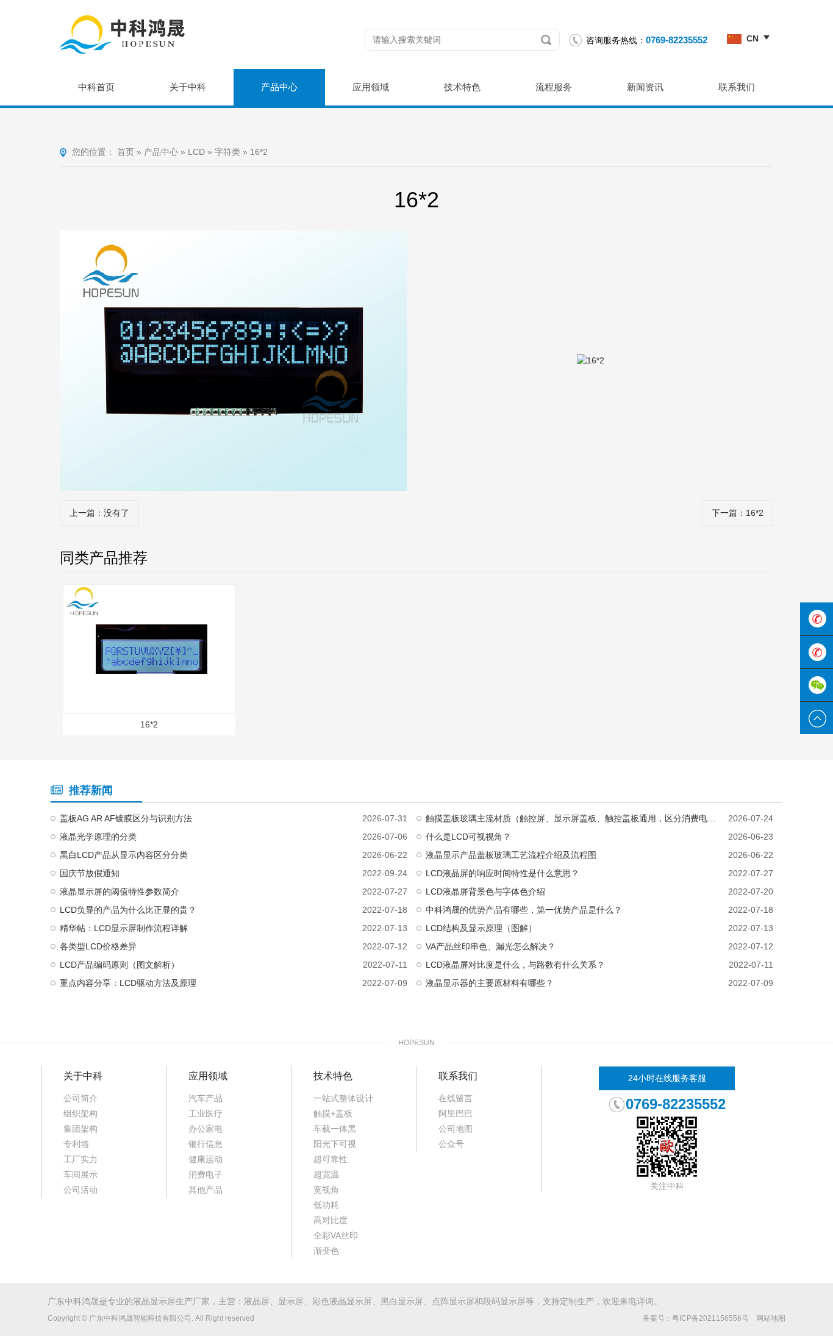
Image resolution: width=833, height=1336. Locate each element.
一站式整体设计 (343, 1098)
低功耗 (326, 1205)
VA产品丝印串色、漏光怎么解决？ (491, 946)
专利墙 (76, 1144)
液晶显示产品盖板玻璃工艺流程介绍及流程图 (511, 855)
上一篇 (99, 513)
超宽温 (326, 1174)
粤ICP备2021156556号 (710, 1318)
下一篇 (737, 513)
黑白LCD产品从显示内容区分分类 (124, 855)
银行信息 (205, 1144)
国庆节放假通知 (90, 873)
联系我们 (736, 87)
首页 (125, 152)
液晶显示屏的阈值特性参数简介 (119, 891)
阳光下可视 (334, 1144)
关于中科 (188, 87)
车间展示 (80, 1174)
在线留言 (455, 1098)
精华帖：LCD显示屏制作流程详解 (124, 928)
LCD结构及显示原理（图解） (481, 928)
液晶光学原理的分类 (98, 836)
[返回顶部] (816, 718)
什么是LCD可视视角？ (468, 836)
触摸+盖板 (332, 1113)
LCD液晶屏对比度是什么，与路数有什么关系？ (515, 965)
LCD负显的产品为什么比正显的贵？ (128, 910)
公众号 (451, 1144)
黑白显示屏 (402, 1301)
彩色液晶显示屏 (342, 1301)
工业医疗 (205, 1113)
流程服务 (553, 87)
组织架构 (80, 1113)
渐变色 (326, 1251)
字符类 (227, 152)
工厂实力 (80, 1159)
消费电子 (205, 1174)
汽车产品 (205, 1098)
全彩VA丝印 (335, 1235)
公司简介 (80, 1098)
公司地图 (455, 1129)
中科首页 (96, 87)
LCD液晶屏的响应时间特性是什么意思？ (502, 873)
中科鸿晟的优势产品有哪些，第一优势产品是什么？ (524, 910)
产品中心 (279, 87)
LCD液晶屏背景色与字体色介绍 (485, 891)
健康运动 (205, 1159)
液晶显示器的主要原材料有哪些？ (490, 983)
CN (752, 38)
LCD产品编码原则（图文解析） (119, 965)
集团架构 (80, 1129)
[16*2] (233, 360)
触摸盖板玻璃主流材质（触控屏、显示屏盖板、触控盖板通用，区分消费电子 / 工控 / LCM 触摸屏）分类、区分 (572, 818)
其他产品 (205, 1190)
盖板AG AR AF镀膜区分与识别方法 (126, 818)
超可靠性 (330, 1159)
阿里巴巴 (455, 1113)
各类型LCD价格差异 (98, 946)
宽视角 (326, 1190)
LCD (196, 152)
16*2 (259, 152)
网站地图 (770, 1318)
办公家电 (205, 1129)
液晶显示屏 (154, 1301)
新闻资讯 (645, 87)
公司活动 (80, 1190)
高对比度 (330, 1220)
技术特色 (462, 87)
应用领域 (370, 87)
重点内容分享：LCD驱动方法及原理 (128, 983)
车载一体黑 (334, 1129)
